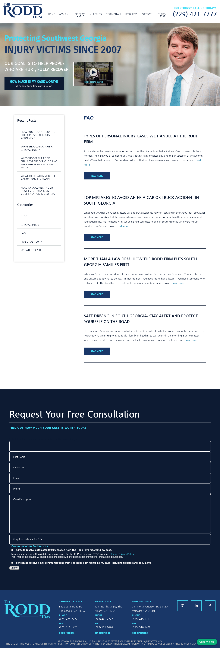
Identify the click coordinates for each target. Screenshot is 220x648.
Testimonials (113, 14)
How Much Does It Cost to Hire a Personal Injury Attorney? (38, 135)
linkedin (196, 605)
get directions (67, 632)
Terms (114, 554)
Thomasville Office (70, 601)
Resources (131, 14)
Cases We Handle (80, 15)
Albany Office (103, 601)
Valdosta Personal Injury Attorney (141, 641)
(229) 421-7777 (195, 13)
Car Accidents (30, 224)
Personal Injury (31, 241)
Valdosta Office (141, 601)
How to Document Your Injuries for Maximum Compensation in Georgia (38, 190)
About (62, 14)
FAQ (23, 233)
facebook (210, 605)
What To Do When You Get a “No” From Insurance (38, 178)
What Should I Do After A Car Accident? (37, 148)
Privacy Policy (126, 554)
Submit (14, 568)
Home (51, 14)
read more (122, 226)
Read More (97, 175)
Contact (146, 14)
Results (97, 14)
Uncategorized (31, 250)
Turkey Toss (162, 15)
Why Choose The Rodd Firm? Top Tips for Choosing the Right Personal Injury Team (39, 163)
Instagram (182, 605)
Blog (24, 216)
